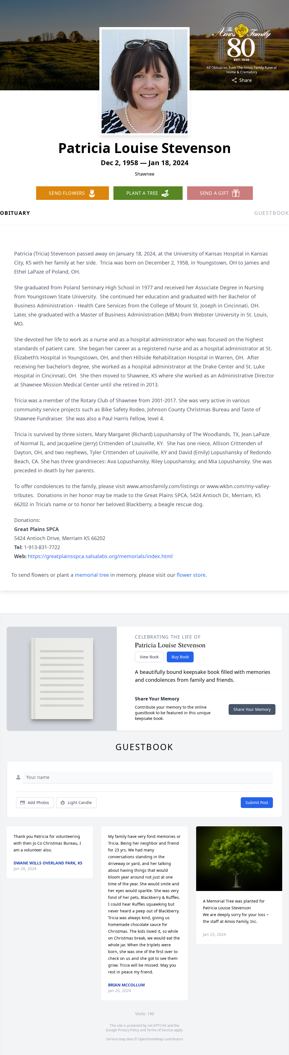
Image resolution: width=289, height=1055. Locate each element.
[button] (239, 858)
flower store (191, 574)
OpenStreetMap (150, 1039)
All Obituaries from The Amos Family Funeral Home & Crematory (242, 70)
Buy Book (180, 656)
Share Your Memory (252, 709)
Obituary (15, 212)
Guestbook (271, 212)
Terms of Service (160, 1030)
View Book (149, 656)
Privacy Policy (128, 1030)
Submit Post (257, 802)
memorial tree (92, 574)
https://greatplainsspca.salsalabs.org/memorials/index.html (100, 556)
